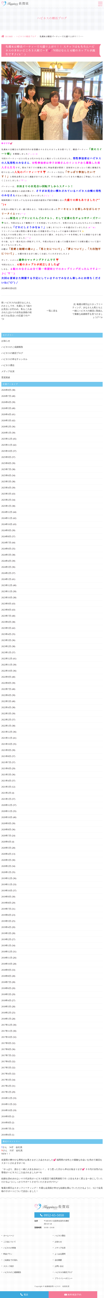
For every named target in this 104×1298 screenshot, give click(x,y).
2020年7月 (6, 835)
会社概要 (58, 1260)
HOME (9, 36)
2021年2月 (6, 793)
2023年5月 (6, 628)
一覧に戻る (52, 311)
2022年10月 (6, 671)
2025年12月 (6, 439)
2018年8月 (6, 976)
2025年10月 (6, 451)
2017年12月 (6, 1025)
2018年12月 (6, 951)
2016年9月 (6, 1116)
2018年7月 (6, 982)
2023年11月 (6, 591)
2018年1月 (6, 1019)
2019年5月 (6, 921)
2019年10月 (6, 890)
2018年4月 (6, 1000)
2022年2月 (6, 719)
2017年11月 (6, 1031)
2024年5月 (6, 555)
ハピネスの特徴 (9, 1248)
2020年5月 (6, 848)
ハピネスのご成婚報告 (12, 347)
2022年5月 (6, 701)
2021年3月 (6, 787)
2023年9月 (6, 603)
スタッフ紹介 (8, 1266)
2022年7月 (6, 689)
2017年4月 (6, 1074)
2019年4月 (6, 927)
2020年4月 (6, 854)
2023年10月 (6, 597)
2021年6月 (6, 768)
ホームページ (8, 1236)
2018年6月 (6, 988)
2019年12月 (6, 878)
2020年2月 (6, 866)
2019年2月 (6, 939)
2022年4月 (6, 707)
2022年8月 (6, 683)
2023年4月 (6, 634)
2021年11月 (6, 738)
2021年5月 (6, 774)
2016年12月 (6, 1098)
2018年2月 (6, 1012)
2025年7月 (6, 469)
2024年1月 (6, 579)
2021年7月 (6, 762)
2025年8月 (6, 463)
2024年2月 (6, 573)
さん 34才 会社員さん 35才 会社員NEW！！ (11, 1150)
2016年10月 (6, 1110)
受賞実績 (5, 377)
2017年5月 (6, 1067)
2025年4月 (6, 487)
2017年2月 (6, 1086)
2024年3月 (6, 567)
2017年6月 (6, 1061)
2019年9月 (6, 896)
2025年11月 (6, 445)
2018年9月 (6, 970)
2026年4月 (6, 414)
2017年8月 (6, 1049)
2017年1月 (6, 1092)
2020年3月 (6, 860)
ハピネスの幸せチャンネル (14, 359)
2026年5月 (6, 408)
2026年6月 (6, 402)
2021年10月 (6, 744)
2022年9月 (6, 677)
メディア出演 (7, 371)
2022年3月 (6, 713)
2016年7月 (6, 1128)
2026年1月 (6, 433)
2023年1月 (6, 652)
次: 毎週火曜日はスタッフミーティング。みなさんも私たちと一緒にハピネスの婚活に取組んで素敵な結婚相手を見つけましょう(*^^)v (87, 310)
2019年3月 (6, 933)
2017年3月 (6, 1080)
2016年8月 (6, 1122)
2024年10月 (6, 524)
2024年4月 (6, 561)
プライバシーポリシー (63, 1278)
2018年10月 (6, 964)
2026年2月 (6, 426)
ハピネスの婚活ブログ (26, 36)
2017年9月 (6, 1043)
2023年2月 (6, 646)
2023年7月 (6, 616)
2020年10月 (6, 817)
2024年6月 (6, 549)
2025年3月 (6, 494)
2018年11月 (6, 958)
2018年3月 (6, 1006)
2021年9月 (6, 750)
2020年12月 (6, 805)
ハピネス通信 (7, 365)
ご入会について (9, 1242)
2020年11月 (6, 811)
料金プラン (7, 1254)
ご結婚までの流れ (10, 1260)
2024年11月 (6, 518)
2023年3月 (6, 640)
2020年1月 (6, 872)
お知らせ (5, 341)
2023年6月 (6, 622)
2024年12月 (6, 512)
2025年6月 (6, 475)
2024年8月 (6, 536)
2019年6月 (6, 915)
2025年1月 (6, 506)
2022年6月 (6, 695)
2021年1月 (6, 799)
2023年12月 (6, 585)
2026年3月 (6, 420)
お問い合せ (59, 1266)
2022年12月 (6, 658)
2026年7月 (6, 396)
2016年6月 (6, 1135)
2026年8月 (6, 390)
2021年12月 (6, 732)
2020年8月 (6, 829)
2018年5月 (6, 994)
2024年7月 (6, 542)
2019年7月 (6, 909)
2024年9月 (6, 530)
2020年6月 (6, 842)
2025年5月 (6, 481)
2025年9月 (6, 457)
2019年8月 (6, 903)
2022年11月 (6, 665)
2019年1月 (6, 945)
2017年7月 (6, 1055)
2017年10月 (6, 1037)
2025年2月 (6, 500)
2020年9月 (6, 823)
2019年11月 (6, 884)
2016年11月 (6, 1104)
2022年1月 (6, 726)
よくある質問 (60, 1254)
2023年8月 (6, 610)
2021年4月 (6, 781)
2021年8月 (6, 756)
